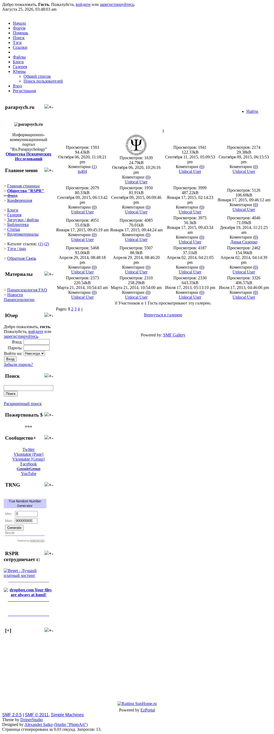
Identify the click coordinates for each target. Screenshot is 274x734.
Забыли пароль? (18, 364)
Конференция (19, 200)
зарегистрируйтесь (117, 4)
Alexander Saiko (38, 724)
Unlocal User (136, 182)
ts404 (82, 171)
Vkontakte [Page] (28, 454)
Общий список (37, 76)
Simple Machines (67, 715)
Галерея (14, 215)
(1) (40, 244)
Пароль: (15, 348)
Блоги (12, 210)
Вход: (17, 342)
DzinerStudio (31, 719)
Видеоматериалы (23, 234)
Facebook (28, 464)
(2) (46, 244)
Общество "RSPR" (25, 190)
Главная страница (23, 186)
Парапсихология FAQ (27, 290)
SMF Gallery (174, 335)
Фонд (12, 195)
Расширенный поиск (23, 403)
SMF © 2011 (37, 715)
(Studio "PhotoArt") (71, 724)
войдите (83, 4)
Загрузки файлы (23, 219)
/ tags (16, 248)
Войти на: (13, 353)
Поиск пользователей (43, 81)
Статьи (13, 229)
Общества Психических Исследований (28, 156)
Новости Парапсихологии (19, 297)
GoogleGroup (28, 468)
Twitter (28, 449)
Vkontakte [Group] (28, 459)
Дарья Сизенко (243, 242)
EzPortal (147, 710)
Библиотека (18, 224)
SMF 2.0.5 (12, 715)
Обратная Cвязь (21, 258)
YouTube (28, 473)
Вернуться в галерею (163, 315)
